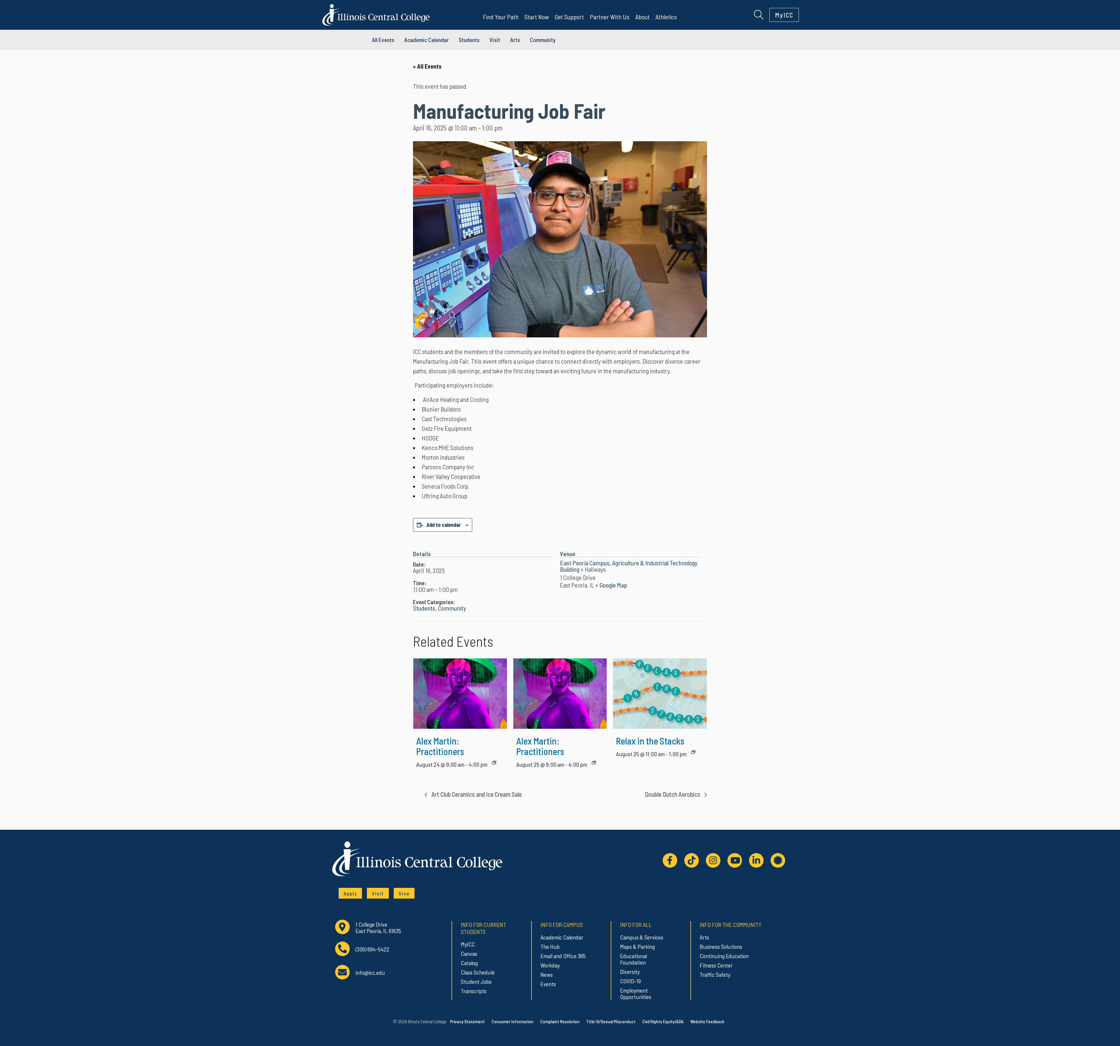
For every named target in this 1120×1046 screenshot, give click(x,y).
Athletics (666, 16)
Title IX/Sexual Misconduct (611, 1021)
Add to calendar (443, 525)
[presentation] (460, 693)
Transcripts (474, 991)
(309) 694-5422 (372, 949)
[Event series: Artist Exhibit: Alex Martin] (494, 762)
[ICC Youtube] (734, 860)
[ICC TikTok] (691, 860)
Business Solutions (721, 946)
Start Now (536, 16)
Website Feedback (707, 1021)
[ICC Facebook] (670, 860)
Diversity (630, 971)
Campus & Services (641, 937)
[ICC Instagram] (713, 860)
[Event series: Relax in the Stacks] (693, 752)
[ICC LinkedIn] (756, 860)
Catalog (469, 963)
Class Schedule (478, 972)
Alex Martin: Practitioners (440, 746)
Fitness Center (716, 965)
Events (548, 984)
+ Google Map (611, 585)
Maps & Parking (637, 946)
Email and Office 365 (563, 956)
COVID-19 (630, 981)
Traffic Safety (715, 974)
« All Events (427, 66)
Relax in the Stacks (650, 740)
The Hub (550, 946)
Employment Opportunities (635, 993)
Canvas (469, 953)
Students (469, 39)
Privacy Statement (467, 1021)
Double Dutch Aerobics (673, 794)
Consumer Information (512, 1021)
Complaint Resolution (560, 1021)
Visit (494, 39)
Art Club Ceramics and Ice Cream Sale (476, 794)
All (383, 39)
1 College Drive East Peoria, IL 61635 (378, 927)
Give (404, 893)
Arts (515, 39)
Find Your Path (501, 16)
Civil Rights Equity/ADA (663, 1021)
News (546, 974)
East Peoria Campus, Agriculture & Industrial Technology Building (628, 566)
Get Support (569, 16)
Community (543, 39)
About (642, 16)
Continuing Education (724, 956)
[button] (759, 14)
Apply (350, 893)
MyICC (784, 15)
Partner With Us (609, 16)
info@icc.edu (370, 972)
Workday (550, 965)
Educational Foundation (633, 959)
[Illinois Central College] (376, 14)
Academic (426, 39)
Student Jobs (476, 981)
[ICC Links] (778, 860)
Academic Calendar (561, 937)
